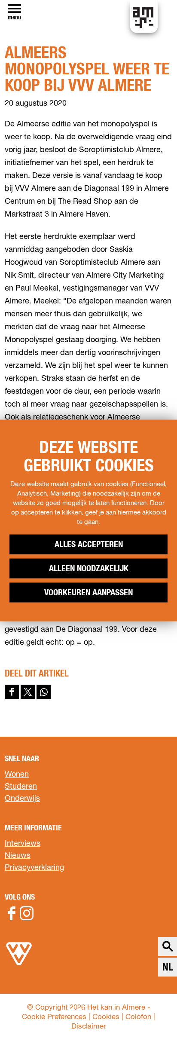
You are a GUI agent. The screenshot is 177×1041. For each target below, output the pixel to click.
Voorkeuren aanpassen (88, 592)
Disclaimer (88, 1026)
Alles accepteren (89, 544)
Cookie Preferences (54, 1017)
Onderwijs (22, 798)
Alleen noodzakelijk (88, 568)
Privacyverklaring (34, 868)
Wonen (17, 774)
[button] (151, 1015)
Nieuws (18, 856)
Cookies (105, 1017)
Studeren (21, 786)
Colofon (138, 1017)
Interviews (22, 844)
